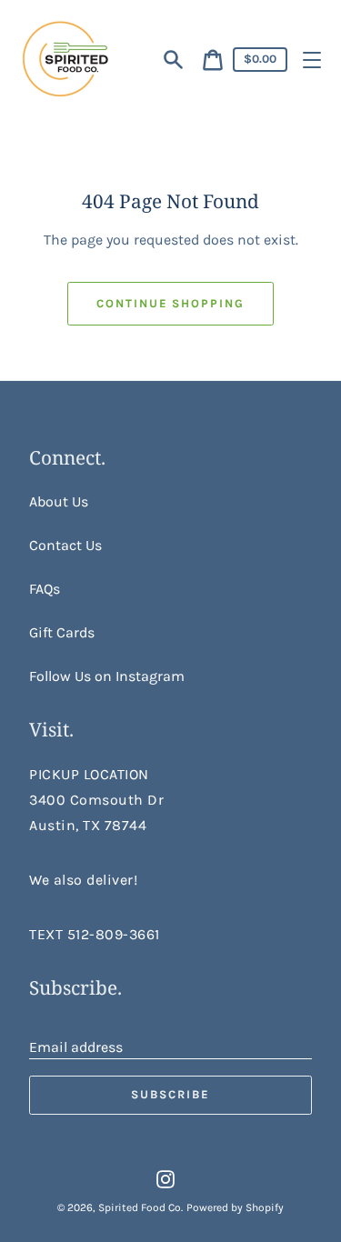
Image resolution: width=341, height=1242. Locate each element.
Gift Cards (62, 632)
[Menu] (312, 60)
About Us (58, 501)
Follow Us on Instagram (107, 676)
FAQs (44, 588)
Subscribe (170, 1094)
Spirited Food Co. (140, 1207)
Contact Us (65, 545)
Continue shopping (170, 303)
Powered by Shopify (235, 1207)
